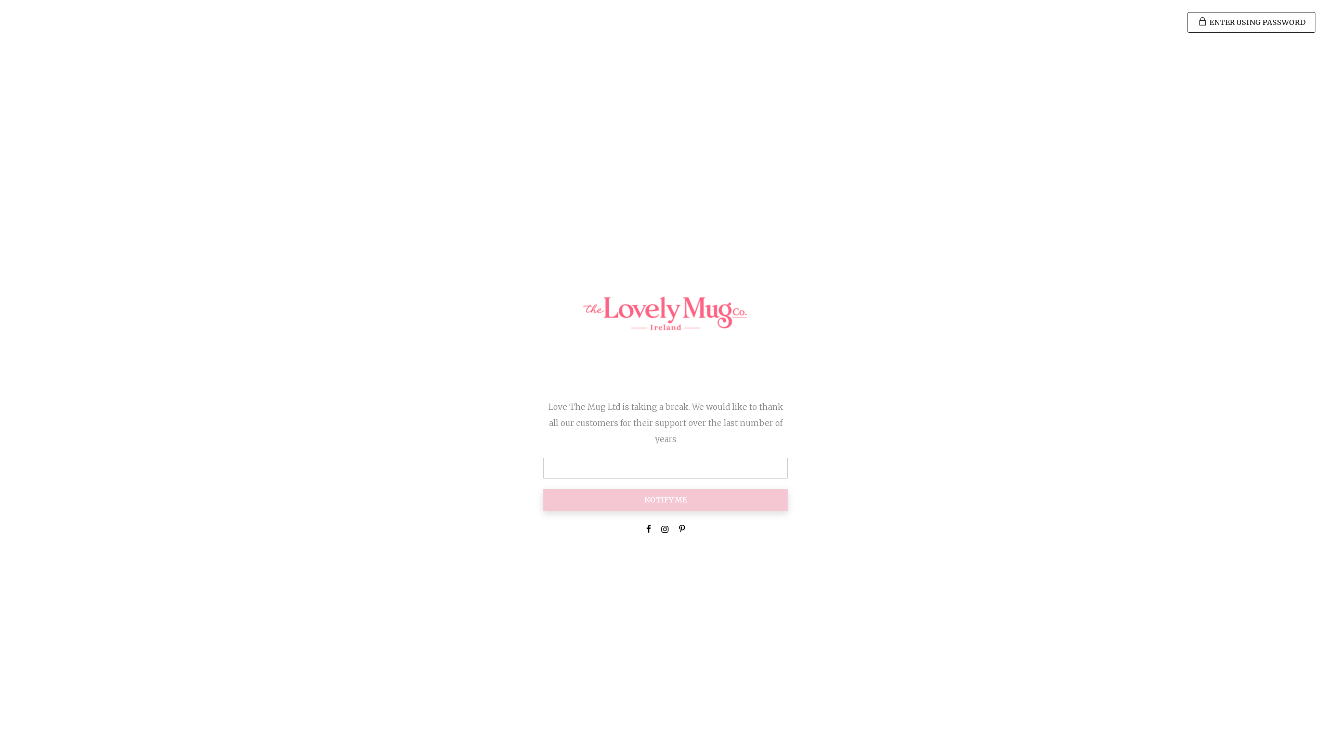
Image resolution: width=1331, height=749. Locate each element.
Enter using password (1257, 22)
